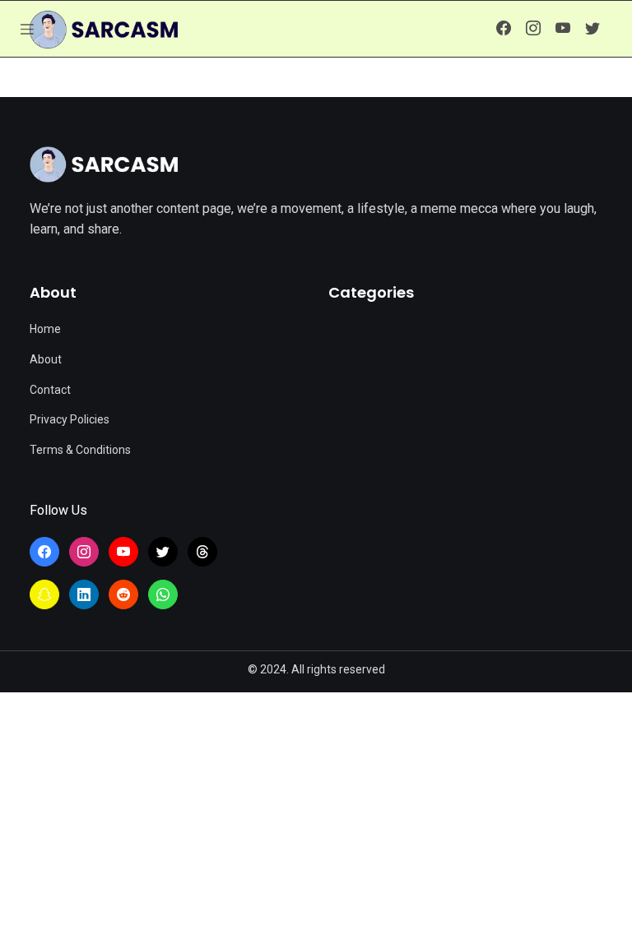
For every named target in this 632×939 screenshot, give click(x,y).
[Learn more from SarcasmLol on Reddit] (123, 594)
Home (45, 328)
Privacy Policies (69, 419)
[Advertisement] (316, 816)
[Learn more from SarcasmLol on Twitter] (592, 29)
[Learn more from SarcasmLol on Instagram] (533, 29)
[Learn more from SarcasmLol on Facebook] (504, 29)
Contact (50, 389)
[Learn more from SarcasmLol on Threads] (202, 552)
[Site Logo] (104, 164)
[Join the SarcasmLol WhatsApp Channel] (163, 594)
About (46, 359)
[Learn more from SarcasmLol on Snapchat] (44, 594)
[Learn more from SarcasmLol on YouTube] (563, 29)
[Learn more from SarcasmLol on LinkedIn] (84, 594)
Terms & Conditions (80, 449)
